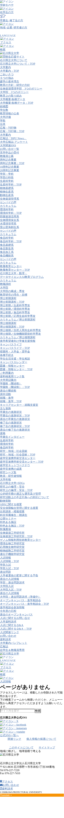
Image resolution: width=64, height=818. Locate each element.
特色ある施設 (8, 522)
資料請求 (5, 639)
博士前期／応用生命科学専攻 (17, 316)
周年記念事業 (8, 159)
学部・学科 (7, 173)
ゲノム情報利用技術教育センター (20, 539)
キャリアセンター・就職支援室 (19, 404)
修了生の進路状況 (11, 422)
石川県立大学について (13, 60)
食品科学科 (7, 237)
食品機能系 (7, 255)
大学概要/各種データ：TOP (16, 102)
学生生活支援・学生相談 (15, 358)
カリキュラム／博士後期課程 (17, 337)
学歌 (2, 120)
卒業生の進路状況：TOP (15, 415)
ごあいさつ (7, 74)
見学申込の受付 (9, 152)
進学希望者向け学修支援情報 (17, 340)
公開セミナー (8, 518)
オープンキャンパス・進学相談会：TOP (24, 603)
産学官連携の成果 (11, 468)
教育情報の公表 (9, 113)
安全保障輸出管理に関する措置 (19, 507)
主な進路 (5, 408)
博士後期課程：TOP (12, 326)
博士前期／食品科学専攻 (15, 312)
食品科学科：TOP (11, 241)
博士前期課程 (8, 298)
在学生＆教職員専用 (12, 650)
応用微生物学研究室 (12, 547)
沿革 (2, 124)
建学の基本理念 (9, 81)
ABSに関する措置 (11, 504)
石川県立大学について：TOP (17, 63)
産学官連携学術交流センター (17, 458)
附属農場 (5, 529)
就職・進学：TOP (11, 401)
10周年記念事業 (9, 166)
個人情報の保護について (41, 738)
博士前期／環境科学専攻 (15, 308)
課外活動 (5, 394)
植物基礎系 (7, 188)
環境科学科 (7, 209)
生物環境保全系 (9, 220)
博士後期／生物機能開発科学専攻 (20, 333)
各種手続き (7, 355)
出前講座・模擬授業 (12, 511)
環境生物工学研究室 (12, 543)
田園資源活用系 (9, 216)
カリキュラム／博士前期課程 (17, 319)
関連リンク (14, 738)
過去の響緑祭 (8, 390)
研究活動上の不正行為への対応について (24, 497)
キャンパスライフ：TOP (15, 348)
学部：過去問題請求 (12, 582)
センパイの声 (8, 202)
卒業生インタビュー (12, 436)
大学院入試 (7, 586)
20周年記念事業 (9, 170)
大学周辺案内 (8, 380)
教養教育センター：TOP (15, 269)
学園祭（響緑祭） (11, 383)
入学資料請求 (8, 621)
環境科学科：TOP (11, 213)
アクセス (7, 781)
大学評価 (5, 117)
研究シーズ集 (8, 472)
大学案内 (5, 67)
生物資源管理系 (9, 198)
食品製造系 (7, 248)
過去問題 (5, 571)
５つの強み (7, 77)
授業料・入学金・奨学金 (15, 351)
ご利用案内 (7, 372)
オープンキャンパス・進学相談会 (20, 600)
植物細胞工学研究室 (12, 550)
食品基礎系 (7, 245)
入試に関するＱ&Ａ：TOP (16, 628)
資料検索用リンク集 (12, 376)
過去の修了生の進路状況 (15, 429)
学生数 (4, 109)
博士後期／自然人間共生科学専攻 (20, 330)
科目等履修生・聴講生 (13, 515)
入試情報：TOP (9, 561)
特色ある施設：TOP (12, 525)
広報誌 (4, 646)
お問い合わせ (8, 635)
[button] (32, 47)
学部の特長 (7, 177)
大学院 (4, 287)
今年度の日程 (8, 611)
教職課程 (5, 284)
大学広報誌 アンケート (14, 141)
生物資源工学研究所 (12, 532)
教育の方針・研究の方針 (15, 85)
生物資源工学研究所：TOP (16, 536)
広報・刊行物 (8, 127)
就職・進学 (7, 397)
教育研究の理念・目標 (13, 294)
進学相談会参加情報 (12, 607)
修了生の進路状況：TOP (15, 426)
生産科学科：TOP (11, 184)
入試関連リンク (9, 632)
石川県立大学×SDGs (12, 483)
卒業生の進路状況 (11, 412)
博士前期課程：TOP (12, 301)
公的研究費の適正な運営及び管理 (20, 493)
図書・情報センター (12, 365)
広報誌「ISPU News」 (13, 138)
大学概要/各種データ (12, 99)
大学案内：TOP (9, 70)
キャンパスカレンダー (13, 362)
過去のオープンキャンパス (16, 614)
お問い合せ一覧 (9, 149)
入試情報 (5, 557)
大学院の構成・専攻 (12, 291)
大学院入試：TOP (11, 589)
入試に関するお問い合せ (15, 618)
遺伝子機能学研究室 (12, 554)
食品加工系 (7, 252)
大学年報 (5, 479)
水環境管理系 (8, 223)
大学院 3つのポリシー (14, 92)
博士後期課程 (8, 323)
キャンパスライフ (11, 344)
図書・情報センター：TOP (16, 369)
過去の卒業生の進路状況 (15, 419)
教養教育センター (11, 266)
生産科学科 (7, 181)
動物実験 (5, 500)
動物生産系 (7, 195)
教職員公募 (7, 156)
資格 (2, 433)
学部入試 (5, 564)
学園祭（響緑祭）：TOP (15, 387)
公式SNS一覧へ (9, 735)
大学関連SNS (8, 145)
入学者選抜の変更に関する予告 (19, 575)
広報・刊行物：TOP (12, 131)
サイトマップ (47, 747)
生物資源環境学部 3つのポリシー (21, 88)
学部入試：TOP (9, 568)
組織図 (4, 106)
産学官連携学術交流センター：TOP (21, 461)
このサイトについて (21, 747)
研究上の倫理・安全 (12, 486)
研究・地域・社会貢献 (13, 451)
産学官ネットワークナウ (15, 465)
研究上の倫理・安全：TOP (16, 490)
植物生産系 (7, 191)
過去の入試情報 (9, 579)
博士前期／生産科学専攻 (15, 305)
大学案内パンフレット (13, 643)
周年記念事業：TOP (12, 163)
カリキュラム (8, 205)
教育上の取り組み (11, 95)
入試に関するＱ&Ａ (12, 625)
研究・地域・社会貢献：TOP (17, 454)
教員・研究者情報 (11, 475)
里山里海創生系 (9, 227)
